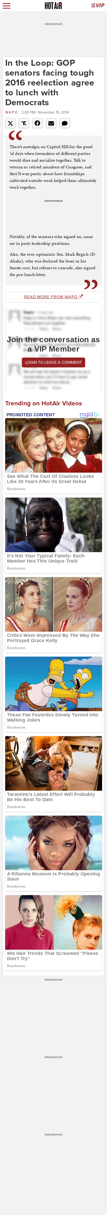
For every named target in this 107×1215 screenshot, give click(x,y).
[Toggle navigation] (6, 5)
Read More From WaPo (51, 297)
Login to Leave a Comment (53, 362)
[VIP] (97, 5)
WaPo (12, 112)
